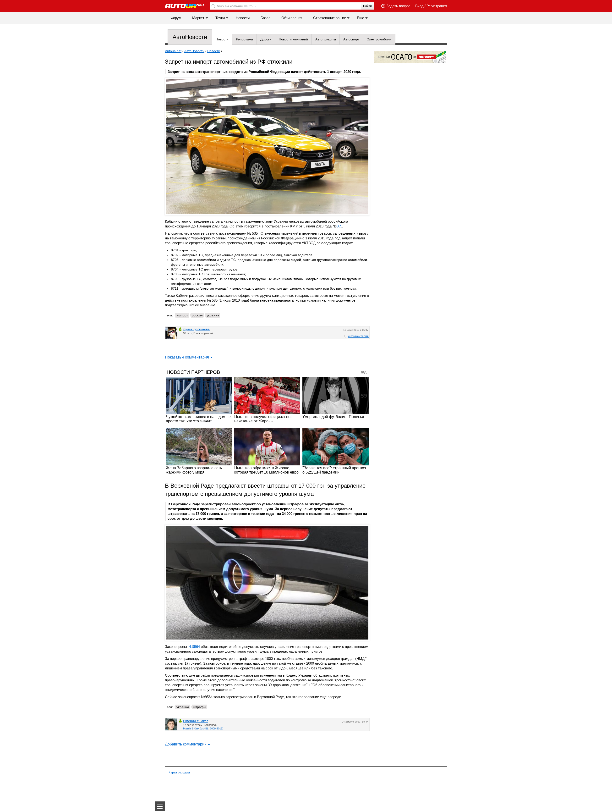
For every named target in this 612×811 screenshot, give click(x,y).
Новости (243, 18)
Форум (175, 18)
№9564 (194, 647)
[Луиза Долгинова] (171, 333)
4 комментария (358, 336)
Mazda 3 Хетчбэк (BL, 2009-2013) (203, 728)
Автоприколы (325, 39)
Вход (419, 6)
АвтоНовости (190, 37)
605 (339, 226)
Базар (265, 18)
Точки (220, 18)
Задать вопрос (398, 6)
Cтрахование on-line (329, 18)
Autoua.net (173, 51)
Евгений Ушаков (195, 721)
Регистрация (436, 6)
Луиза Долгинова (196, 329)
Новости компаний (293, 39)
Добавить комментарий (186, 744)
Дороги (265, 39)
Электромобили (379, 39)
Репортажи (244, 39)
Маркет (198, 18)
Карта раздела (179, 772)
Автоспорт (351, 39)
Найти (367, 6)
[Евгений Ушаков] (171, 724)
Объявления (291, 18)
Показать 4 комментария (187, 357)
